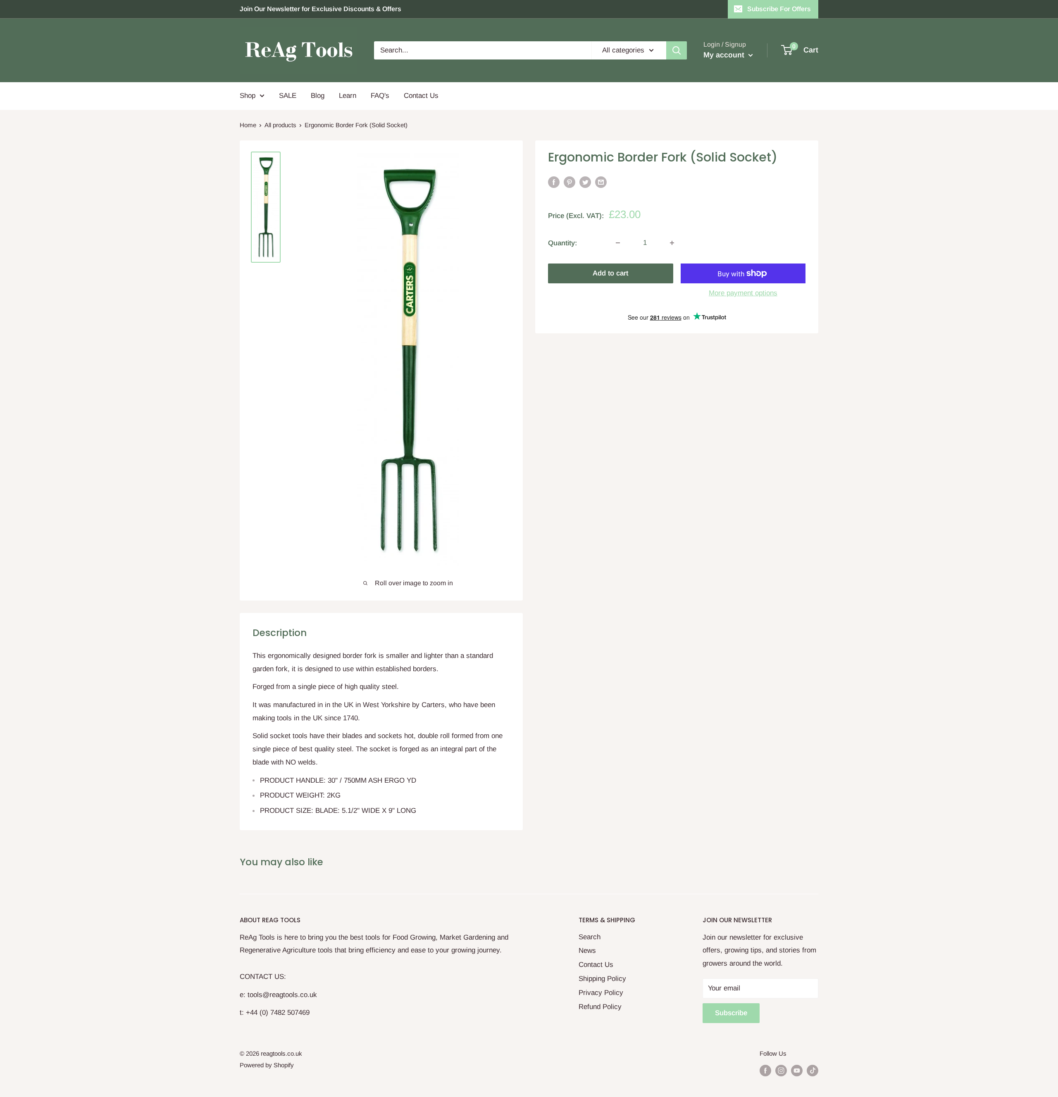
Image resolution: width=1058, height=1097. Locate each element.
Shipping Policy (602, 979)
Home (248, 124)
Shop (247, 96)
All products (280, 124)
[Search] (676, 50)
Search (589, 937)
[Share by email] (601, 182)
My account (724, 55)
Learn (347, 96)
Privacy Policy (601, 993)
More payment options (743, 293)
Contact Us (421, 96)
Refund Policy (600, 1007)
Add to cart (610, 273)
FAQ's (380, 96)
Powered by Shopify (267, 1065)
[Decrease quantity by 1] (618, 243)
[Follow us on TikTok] (812, 1070)
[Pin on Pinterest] (569, 182)
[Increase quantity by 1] (672, 243)
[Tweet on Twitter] (585, 182)
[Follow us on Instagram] (781, 1070)
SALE (287, 96)
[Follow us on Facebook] (765, 1070)
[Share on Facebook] (554, 182)
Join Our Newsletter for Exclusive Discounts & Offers (320, 8)
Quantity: (562, 243)
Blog (317, 96)
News (587, 951)
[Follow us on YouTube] (797, 1070)
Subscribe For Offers (779, 8)
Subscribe (731, 1013)
